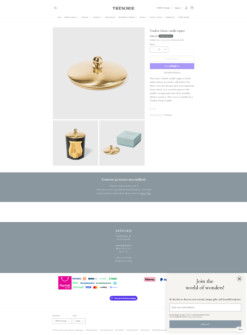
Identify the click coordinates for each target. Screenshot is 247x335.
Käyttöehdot (119, 330)
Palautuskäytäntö (92, 330)
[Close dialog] (239, 279)
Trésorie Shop (63, 330)
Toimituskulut (165, 40)
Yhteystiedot (145, 330)
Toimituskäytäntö (132, 330)
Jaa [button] (154, 108)
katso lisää (146, 193)
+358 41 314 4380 (123, 258)
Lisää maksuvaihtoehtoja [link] (172, 72)
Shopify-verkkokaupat (75, 330)
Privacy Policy (192, 317)
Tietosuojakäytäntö (106, 330)
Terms (200, 317)
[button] (55, 8)
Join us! (205, 324)
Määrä (152, 44)
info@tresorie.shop (123, 261)
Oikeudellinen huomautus (161, 330)
